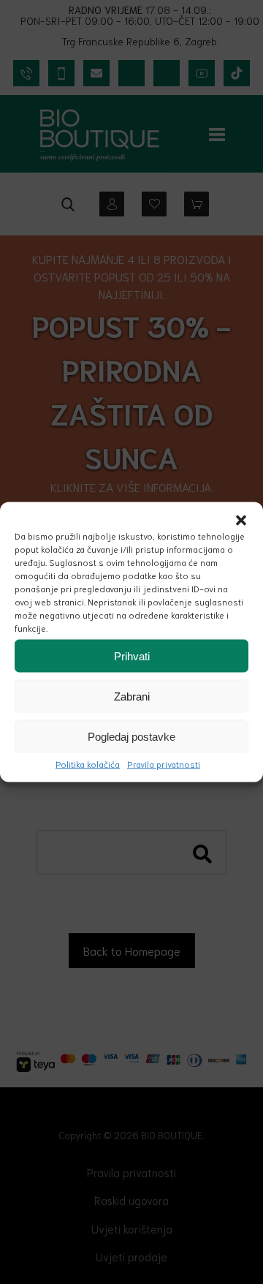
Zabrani (132, 696)
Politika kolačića (88, 763)
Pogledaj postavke (131, 736)
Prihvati (132, 655)
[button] (241, 520)
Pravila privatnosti (163, 763)
